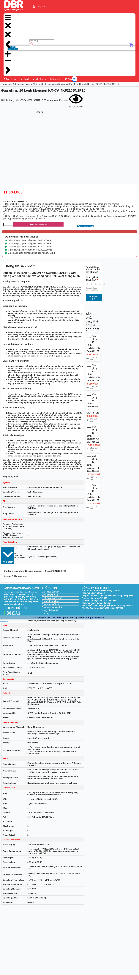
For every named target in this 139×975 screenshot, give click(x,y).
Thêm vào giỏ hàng (85, 226)
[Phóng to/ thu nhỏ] (1, 621)
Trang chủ (6, 84)
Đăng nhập (41, 6)
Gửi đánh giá (93, 297)
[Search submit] (31, 44)
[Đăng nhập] (34, 6)
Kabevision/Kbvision (22, 84)
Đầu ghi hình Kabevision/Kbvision (50, 84)
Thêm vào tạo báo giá (38, 224)
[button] (7, 555)
